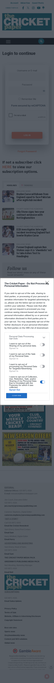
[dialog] (27, 341)
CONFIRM (16, 395)
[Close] (48, 284)
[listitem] (27, 337)
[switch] (42, 344)
